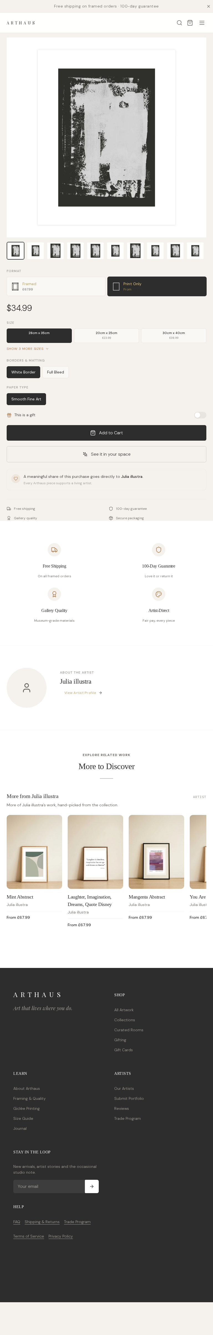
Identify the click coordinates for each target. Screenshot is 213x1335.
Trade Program (127, 1118)
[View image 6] (115, 251)
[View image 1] (15, 251)
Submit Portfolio (129, 1098)
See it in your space (111, 454)
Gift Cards (123, 1049)
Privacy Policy (61, 1236)
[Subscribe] (92, 1186)
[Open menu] (201, 22)
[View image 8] (155, 251)
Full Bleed (55, 372)
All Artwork (124, 1009)
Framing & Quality (29, 1098)
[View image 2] (35, 251)
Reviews (121, 1108)
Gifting (120, 1039)
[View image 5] (95, 251)
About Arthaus (26, 1088)
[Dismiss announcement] (208, 6)
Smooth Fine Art (26, 399)
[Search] (179, 23)
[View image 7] (135, 251)
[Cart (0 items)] (190, 23)
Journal (20, 1128)
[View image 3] (55, 251)
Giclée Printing (26, 1108)
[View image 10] (195, 251)
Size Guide (23, 1118)
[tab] (56, 286)
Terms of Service (28, 1236)
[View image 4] (75, 251)
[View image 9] (175, 251)
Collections (124, 1019)
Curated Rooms (128, 1029)
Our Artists (124, 1088)
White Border (23, 372)
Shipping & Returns (42, 1221)
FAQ (16, 1221)
